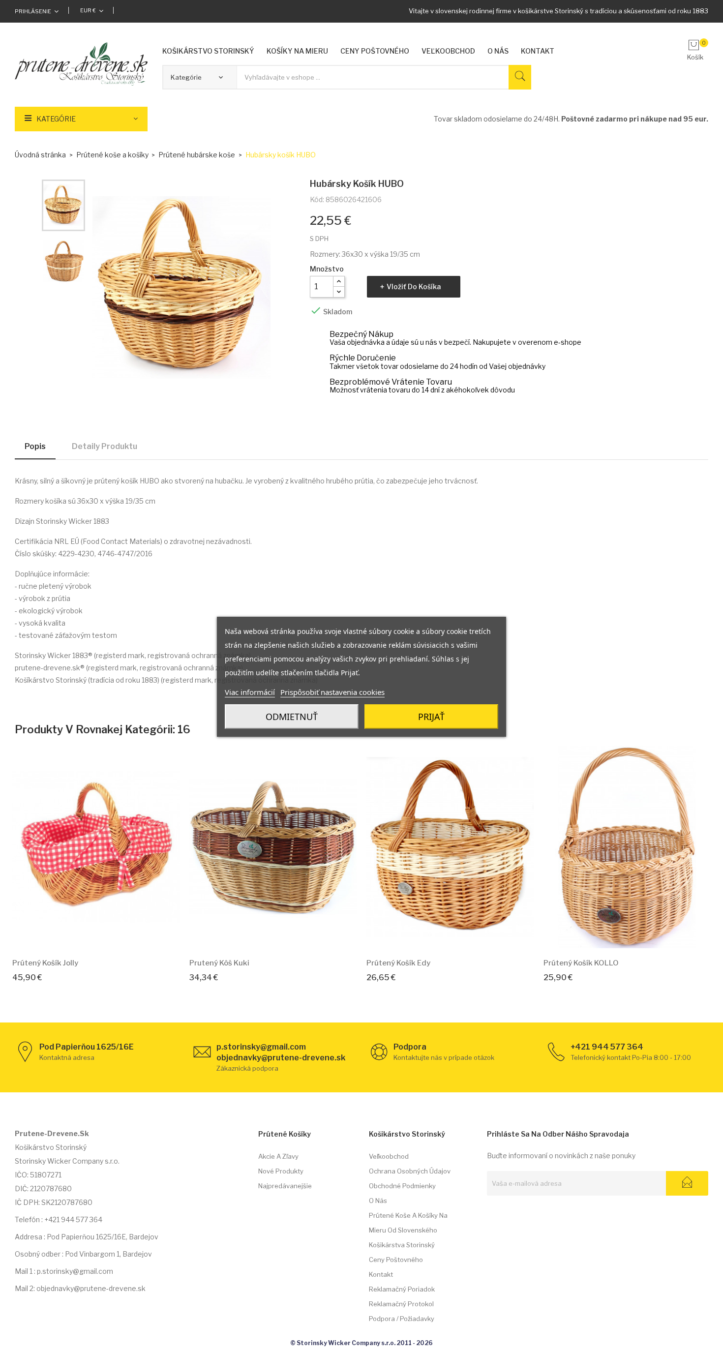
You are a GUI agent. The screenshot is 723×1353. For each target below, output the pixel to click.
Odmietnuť (292, 716)
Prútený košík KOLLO (581, 963)
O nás (378, 1200)
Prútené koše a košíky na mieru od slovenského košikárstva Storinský (408, 1230)
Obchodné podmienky (402, 1186)
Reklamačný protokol (401, 1304)
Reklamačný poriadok (402, 1289)
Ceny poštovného (396, 1259)
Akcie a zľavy (278, 1156)
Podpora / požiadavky (401, 1319)
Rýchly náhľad (107, 936)
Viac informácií (250, 692)
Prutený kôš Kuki (219, 963)
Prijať (431, 716)
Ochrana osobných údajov (410, 1171)
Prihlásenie (33, 11)
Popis (35, 446)
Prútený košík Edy (398, 963)
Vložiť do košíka (414, 286)
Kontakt (381, 1274)
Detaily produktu (104, 446)
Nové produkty (280, 1171)
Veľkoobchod (389, 1156)
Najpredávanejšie (285, 1186)
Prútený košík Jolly (45, 963)
